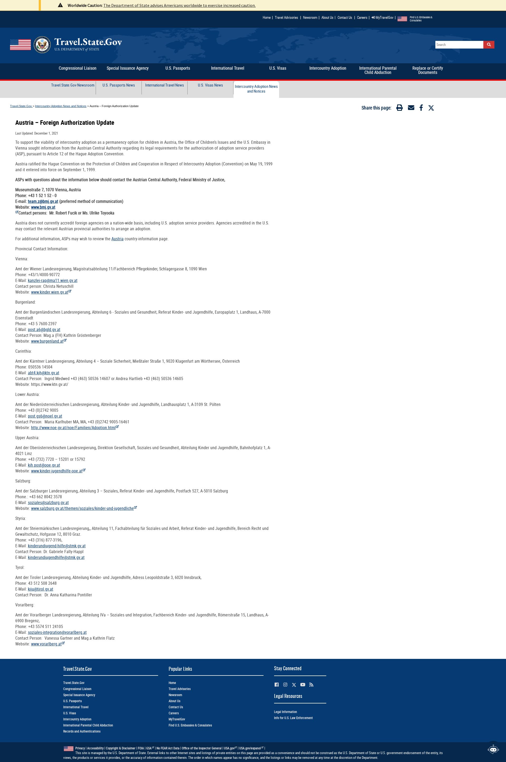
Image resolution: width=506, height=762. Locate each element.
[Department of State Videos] (302, 685)
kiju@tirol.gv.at (40, 589)
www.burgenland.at (47, 341)
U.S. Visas (69, 713)
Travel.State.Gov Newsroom (72, 85)
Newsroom (310, 17)
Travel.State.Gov (21, 106)
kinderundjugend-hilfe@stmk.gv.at (57, 546)
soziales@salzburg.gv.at (48, 502)
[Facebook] (421, 109)
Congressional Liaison (77, 689)
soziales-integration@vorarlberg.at (57, 632)
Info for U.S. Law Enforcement (293, 718)
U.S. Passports (72, 701)
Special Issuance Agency (79, 695)
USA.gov (229, 748)
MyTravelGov (384, 17)
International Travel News (164, 85)
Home (267, 17)
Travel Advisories (286, 17)
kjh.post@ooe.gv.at (44, 465)
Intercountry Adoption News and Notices (256, 88)
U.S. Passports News (119, 85)
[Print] (399, 109)
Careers (362, 17)
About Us (328, 17)
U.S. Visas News (210, 85)
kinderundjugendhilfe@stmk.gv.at (56, 557)
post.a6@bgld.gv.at (44, 329)
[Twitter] (431, 107)
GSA (149, 748)
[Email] (411, 109)
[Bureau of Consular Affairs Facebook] (277, 685)
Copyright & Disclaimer (120, 748)
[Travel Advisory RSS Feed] (311, 685)
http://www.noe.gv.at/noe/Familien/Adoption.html (73, 427)
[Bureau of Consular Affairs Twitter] (294, 685)
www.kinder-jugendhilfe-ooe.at (56, 471)
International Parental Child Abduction (88, 725)
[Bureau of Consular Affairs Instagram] (285, 685)
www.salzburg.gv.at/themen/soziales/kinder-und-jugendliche (82, 508)
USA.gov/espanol (250, 748)
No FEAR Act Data (168, 748)
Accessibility (95, 748)
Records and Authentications (81, 731)
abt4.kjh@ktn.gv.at (43, 373)
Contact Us (345, 17)
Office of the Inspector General (202, 748)
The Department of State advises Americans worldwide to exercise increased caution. (179, 5)
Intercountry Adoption (77, 719)
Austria (117, 239)
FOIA (141, 748)
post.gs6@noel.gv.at (45, 416)
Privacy (80, 748)
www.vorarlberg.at (46, 644)
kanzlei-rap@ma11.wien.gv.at (52, 280)
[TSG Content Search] (488, 45)
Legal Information (285, 712)
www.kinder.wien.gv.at (49, 292)
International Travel (76, 707)
